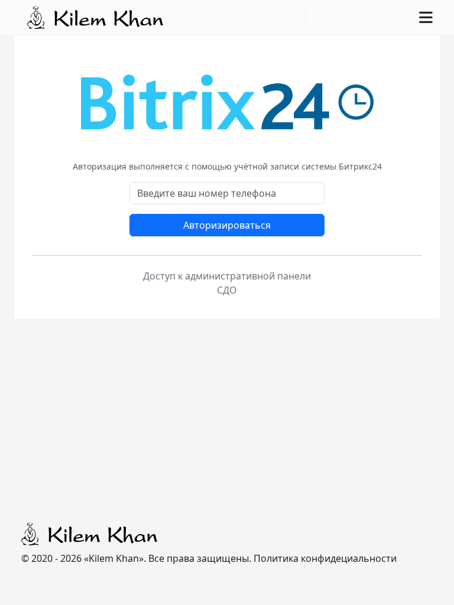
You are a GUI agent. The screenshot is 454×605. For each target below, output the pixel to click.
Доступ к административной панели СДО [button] (227, 283)
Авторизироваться (227, 225)
